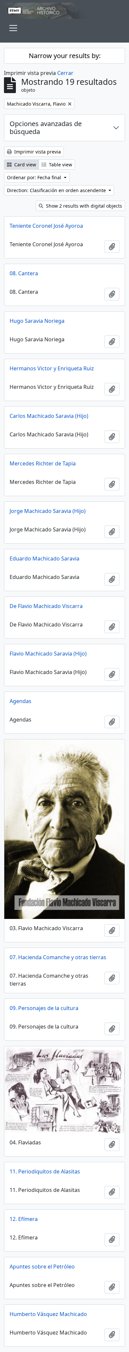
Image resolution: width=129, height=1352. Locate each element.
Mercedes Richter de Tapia (43, 463)
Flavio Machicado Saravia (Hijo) (48, 653)
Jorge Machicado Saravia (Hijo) (48, 511)
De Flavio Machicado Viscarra (46, 606)
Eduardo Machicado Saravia (44, 558)
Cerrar (65, 73)
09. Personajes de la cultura (44, 1008)
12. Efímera (24, 1219)
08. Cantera (24, 273)
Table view (60, 164)
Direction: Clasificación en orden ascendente (57, 190)
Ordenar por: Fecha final (35, 177)
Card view (24, 164)
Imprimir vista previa (37, 152)
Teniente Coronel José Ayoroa (46, 225)
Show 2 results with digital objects (83, 206)
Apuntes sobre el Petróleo (42, 1266)
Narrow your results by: (65, 55)
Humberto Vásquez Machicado (48, 1314)
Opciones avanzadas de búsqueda (46, 127)
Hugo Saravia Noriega (37, 320)
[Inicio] (64, 11)
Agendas (20, 701)
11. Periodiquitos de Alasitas (45, 1171)
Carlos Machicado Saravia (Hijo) (49, 416)
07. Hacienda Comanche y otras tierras (58, 957)
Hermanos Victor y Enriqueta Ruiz (52, 368)
